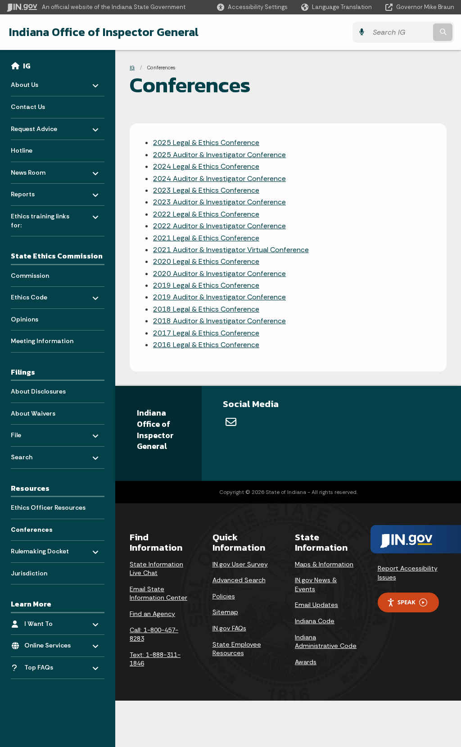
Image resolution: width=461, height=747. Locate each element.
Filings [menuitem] (23, 372)
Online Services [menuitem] (50, 643)
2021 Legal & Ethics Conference (206, 238)
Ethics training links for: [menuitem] (40, 218)
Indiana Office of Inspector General (104, 32)
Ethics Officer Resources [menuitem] (48, 507)
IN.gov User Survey (240, 564)
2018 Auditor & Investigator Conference (219, 321)
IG (27, 66)
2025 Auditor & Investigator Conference (219, 154)
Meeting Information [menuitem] (42, 341)
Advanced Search (239, 580)
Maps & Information (324, 564)
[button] (252, 7)
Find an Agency (152, 614)
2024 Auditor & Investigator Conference (219, 178)
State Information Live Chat (156, 568)
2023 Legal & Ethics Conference (206, 190)
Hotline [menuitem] (21, 150)
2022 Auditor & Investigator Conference (219, 226)
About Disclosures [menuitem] (38, 391)
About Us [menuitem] (37, 83)
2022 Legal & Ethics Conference (206, 214)
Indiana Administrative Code (326, 641)
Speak (407, 602)
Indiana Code (314, 621)
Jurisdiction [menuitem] (29, 573)
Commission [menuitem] (30, 276)
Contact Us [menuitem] (28, 107)
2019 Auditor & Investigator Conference (219, 297)
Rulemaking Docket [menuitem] (40, 549)
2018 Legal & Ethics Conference (206, 309)
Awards (305, 662)
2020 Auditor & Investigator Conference (219, 273)
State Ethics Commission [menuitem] (57, 256)
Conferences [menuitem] (32, 529)
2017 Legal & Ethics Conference (206, 333)
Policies (223, 596)
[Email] (231, 422)
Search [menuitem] (37, 455)
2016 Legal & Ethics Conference (206, 344)
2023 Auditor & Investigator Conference (219, 202)
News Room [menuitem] (37, 170)
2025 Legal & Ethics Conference (206, 142)
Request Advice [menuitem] (37, 126)
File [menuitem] (37, 433)
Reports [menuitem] (37, 192)
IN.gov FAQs (229, 628)
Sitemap (225, 612)
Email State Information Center (158, 593)
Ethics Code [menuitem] (37, 295)
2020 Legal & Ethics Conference (206, 261)
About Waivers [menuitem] (33, 413)
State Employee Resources (236, 648)
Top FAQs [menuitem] (50, 665)
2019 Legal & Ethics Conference (206, 285)
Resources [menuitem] (30, 488)
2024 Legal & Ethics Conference (206, 166)
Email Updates (316, 605)
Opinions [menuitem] (24, 319)
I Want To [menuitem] (50, 622)
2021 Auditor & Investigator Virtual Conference (231, 249)
